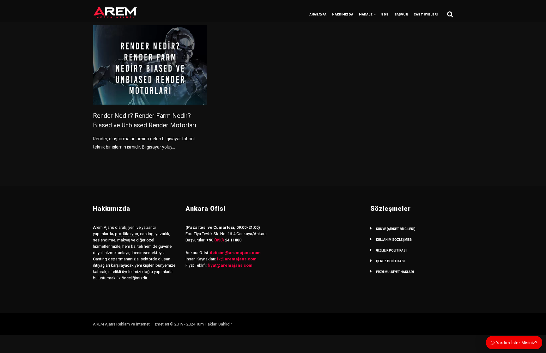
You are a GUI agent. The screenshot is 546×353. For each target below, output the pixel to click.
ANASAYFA (317, 14)
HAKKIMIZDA (342, 14)
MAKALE (366, 14)
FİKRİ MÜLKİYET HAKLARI (395, 272)
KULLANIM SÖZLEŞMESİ (394, 239)
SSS (385, 14)
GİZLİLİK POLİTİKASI (391, 250)
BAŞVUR (401, 14)
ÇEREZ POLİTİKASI (390, 261)
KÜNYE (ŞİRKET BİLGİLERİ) (396, 229)
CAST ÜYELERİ (426, 14)
